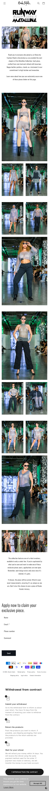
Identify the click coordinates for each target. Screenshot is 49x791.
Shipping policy (14, 675)
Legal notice (24, 675)
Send (9, 653)
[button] (4, 3)
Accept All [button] (38, 783)
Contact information (35, 675)
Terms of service (41, 672)
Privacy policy (31, 672)
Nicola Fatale (11, 672)
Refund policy (21, 672)
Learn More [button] (9, 787)
